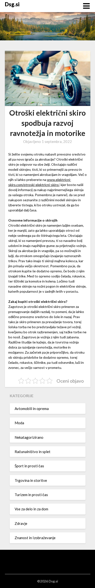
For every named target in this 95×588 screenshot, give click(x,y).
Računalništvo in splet (32, 451)
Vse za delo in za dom (31, 509)
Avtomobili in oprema (32, 408)
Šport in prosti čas (29, 466)
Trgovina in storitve (31, 480)
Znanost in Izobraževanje (35, 538)
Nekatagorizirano (29, 437)
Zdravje (21, 523)
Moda (19, 423)
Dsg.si (12, 4)
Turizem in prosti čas (31, 494)
